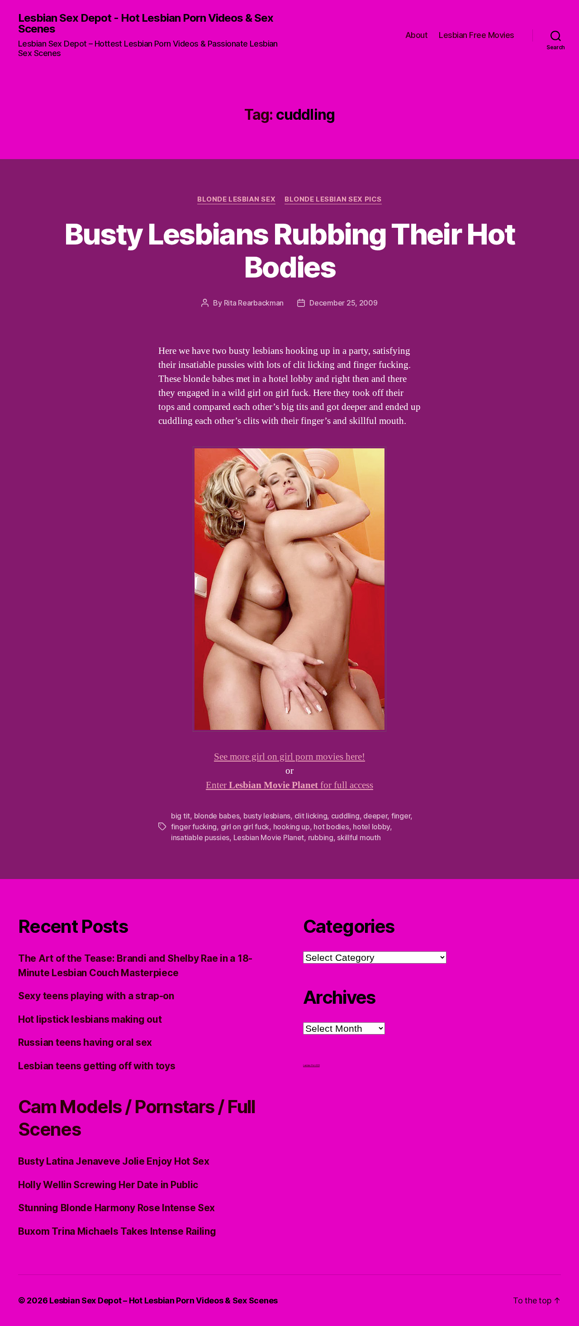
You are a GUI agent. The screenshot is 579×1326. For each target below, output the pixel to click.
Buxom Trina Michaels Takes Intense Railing (117, 1231)
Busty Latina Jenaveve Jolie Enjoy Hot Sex (113, 1161)
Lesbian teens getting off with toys (97, 1066)
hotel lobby (371, 826)
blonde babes (217, 815)
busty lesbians (266, 815)
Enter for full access (289, 785)
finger (400, 815)
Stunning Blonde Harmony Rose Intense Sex (116, 1207)
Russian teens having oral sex (85, 1042)
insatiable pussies (200, 837)
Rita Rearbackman (254, 302)
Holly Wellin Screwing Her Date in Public (108, 1184)
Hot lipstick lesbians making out (89, 1019)
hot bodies (331, 826)
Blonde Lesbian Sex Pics (333, 199)
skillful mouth (358, 837)
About (416, 35)
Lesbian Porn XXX (311, 1065)
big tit (180, 815)
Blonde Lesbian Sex (236, 199)
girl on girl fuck (245, 826)
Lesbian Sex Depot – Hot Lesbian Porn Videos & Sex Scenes (163, 1300)
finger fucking (194, 826)
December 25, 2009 (343, 302)
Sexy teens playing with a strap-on (96, 996)
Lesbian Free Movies (476, 35)
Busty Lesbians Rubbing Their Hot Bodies (289, 250)
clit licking (310, 815)
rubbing (320, 837)
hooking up (291, 826)
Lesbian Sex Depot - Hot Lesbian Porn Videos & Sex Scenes (145, 23)
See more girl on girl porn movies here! (289, 757)
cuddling (345, 815)
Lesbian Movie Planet (268, 837)
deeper (375, 815)
